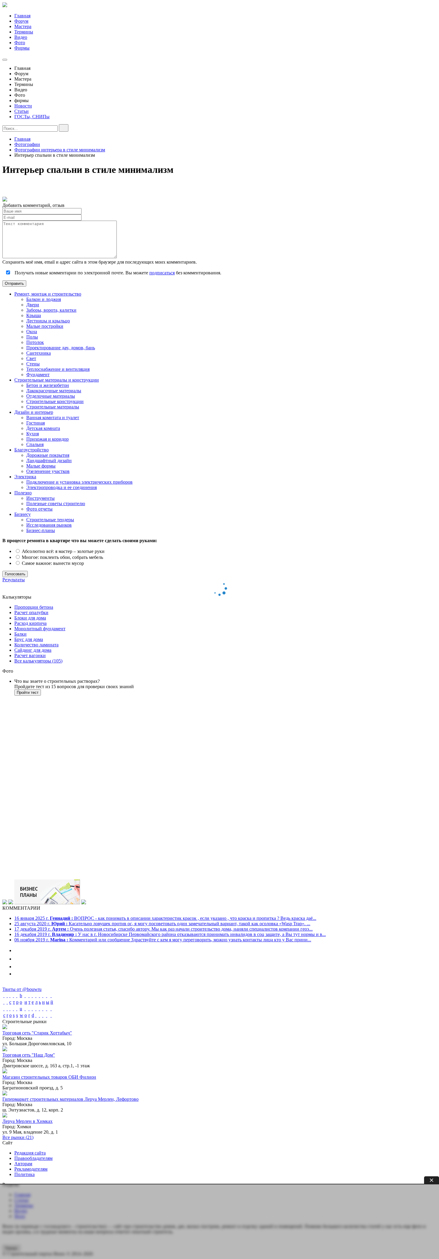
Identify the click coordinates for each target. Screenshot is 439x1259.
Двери (32, 304)
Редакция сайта (30, 1152)
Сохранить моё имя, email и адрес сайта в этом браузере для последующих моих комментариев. (99, 262)
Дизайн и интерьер (33, 412)
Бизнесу (22, 514)
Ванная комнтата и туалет (52, 417)
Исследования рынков (49, 525)
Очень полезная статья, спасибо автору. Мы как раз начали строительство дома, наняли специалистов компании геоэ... (163, 928)
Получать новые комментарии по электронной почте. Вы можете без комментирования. (117, 272)
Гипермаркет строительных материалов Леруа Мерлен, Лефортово (70, 1099)
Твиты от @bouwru (22, 989)
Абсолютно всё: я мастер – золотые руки (63, 551)
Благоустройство (31, 449)
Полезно (23, 492)
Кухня (32, 433)
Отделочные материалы (50, 396)
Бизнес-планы (40, 530)
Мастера (22, 26)
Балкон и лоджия (43, 299)
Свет (31, 358)
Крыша (33, 315)
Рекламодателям (30, 1169)
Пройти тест (28, 692)
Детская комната (43, 428)
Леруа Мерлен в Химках (27, 1121)
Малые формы (41, 465)
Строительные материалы (52, 406)
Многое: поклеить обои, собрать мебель (62, 557)
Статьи (21, 111)
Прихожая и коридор (47, 439)
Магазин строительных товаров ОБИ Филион (49, 1077)
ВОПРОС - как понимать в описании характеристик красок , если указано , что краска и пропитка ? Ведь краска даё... (165, 918)
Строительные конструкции (55, 401)
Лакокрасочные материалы (53, 390)
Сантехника (38, 353)
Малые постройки (44, 326)
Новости (23, 105)
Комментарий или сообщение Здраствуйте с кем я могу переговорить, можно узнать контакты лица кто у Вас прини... (162, 939)
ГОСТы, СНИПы (32, 116)
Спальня (35, 444)
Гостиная (35, 422)
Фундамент (38, 374)
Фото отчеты (39, 508)
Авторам (23, 1163)
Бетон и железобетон (47, 385)
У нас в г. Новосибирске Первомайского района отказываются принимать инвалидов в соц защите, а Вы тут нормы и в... (170, 934)
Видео (20, 37)
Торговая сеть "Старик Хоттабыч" (37, 1032)
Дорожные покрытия (47, 455)
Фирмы (22, 47)
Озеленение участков (48, 471)
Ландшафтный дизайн (49, 460)
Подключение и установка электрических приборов (79, 482)
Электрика (25, 476)
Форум (21, 21)
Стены (33, 363)
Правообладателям (33, 1158)
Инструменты (40, 498)
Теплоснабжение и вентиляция (58, 369)
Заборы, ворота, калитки (51, 310)
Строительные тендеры (50, 519)
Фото (19, 42)
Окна (31, 331)
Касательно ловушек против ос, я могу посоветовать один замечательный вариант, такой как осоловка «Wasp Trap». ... (162, 923)
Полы (32, 336)
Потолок (35, 342)
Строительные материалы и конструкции (56, 379)
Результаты (13, 579)
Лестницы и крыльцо (48, 320)
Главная (22, 15)
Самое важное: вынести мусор (52, 563)
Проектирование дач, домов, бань (60, 347)
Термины (23, 31)
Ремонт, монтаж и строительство (47, 293)
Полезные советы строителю (55, 503)
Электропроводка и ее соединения (61, 487)
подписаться (162, 272)
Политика (24, 1174)
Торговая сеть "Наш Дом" (28, 1054)
